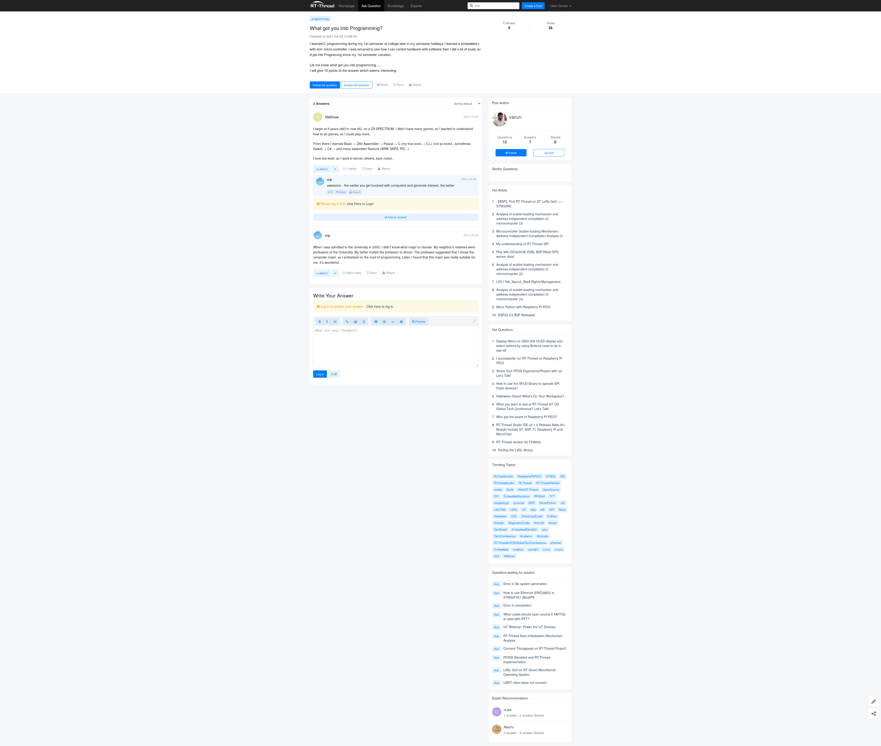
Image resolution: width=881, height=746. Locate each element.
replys (351, 168)
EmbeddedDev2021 (525, 529)
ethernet (555, 543)
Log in (320, 374)
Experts (416, 5)
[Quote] (401, 321)
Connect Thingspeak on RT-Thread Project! (534, 648)
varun (515, 116)
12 (505, 141)
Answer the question (356, 85)
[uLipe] (496, 711)
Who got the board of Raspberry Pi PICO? (526, 416)
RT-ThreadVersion (548, 483)
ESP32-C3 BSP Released (516, 315)
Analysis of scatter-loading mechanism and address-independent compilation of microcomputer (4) (527, 294)
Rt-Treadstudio (503, 476)
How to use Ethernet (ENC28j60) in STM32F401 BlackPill (528, 594)
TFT (552, 496)
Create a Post (533, 6)
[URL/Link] (347, 321)
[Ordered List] (384, 321)
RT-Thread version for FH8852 (518, 442)
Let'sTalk (500, 509)
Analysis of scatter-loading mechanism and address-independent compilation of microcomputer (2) (527, 269)
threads (499, 523)
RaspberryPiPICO (529, 476)
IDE (562, 476)
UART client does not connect (524, 682)
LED (514, 516)
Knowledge (396, 5)
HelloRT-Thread (528, 489)
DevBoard (500, 529)
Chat (550, 153)
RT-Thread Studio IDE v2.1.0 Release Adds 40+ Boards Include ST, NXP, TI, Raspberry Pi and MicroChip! (531, 429)
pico (545, 529)
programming (320, 19)
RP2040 (539, 496)
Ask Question (371, 5)
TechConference (505, 536)
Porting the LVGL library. (515, 450)
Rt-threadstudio (504, 483)
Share (383, 84)
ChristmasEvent (532, 516)
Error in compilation (517, 605)
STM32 (550, 476)
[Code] (392, 321)
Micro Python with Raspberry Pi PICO (523, 307)
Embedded (501, 549)
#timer (553, 523)
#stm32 (539, 523)
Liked (323, 169)
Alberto (509, 727)
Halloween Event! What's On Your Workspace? (530, 396)
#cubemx (526, 536)
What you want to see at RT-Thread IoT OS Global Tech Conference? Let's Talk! (527, 406)
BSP (532, 503)
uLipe (508, 709)
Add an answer (397, 217)
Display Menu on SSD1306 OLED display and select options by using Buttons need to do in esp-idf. (529, 345)
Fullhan (552, 516)
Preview (420, 321)
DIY (496, 496)
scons (559, 549)
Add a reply (353, 272)
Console (518, 503)
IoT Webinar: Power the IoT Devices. (529, 626)
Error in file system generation (525, 583)
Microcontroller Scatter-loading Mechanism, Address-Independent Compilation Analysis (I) (529, 233)
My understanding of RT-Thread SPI (522, 243)
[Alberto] (496, 729)
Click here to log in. (380, 306)
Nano (562, 509)
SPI (551, 509)
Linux (546, 549)
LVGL (513, 509)
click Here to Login (360, 203)
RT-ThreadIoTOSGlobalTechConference (520, 543)
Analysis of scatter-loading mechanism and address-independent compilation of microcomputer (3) (527, 218)
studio (498, 489)
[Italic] (327, 321)
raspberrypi (501, 503)
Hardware (500, 516)
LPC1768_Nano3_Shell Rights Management (528, 281)
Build (510, 489)
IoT (524, 509)
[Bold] (319, 321)
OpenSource (551, 489)
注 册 (334, 374)
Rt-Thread (525, 483)
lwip (533, 509)
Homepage (347, 5)
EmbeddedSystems (517, 496)
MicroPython (547, 503)
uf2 (563, 503)
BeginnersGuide (519, 523)
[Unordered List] (375, 321)
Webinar (509, 556)
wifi (542, 509)
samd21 (533, 549)
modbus (518, 549)
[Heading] (335, 321)
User (559, 5)
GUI (496, 556)
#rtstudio (542, 536)
